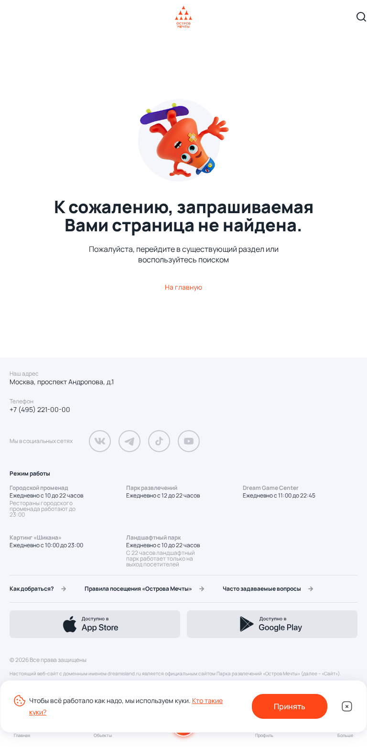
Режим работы (30, 473)
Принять (289, 706)
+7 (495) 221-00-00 (40, 409)
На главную (183, 287)
